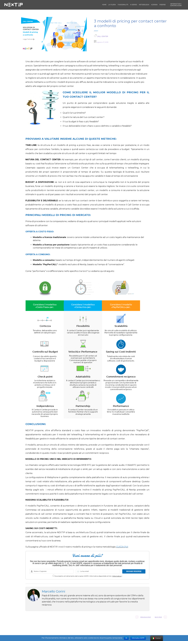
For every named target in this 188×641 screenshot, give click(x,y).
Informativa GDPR (138, 638)
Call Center (102, 36)
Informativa (116, 576)
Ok (126, 638)
